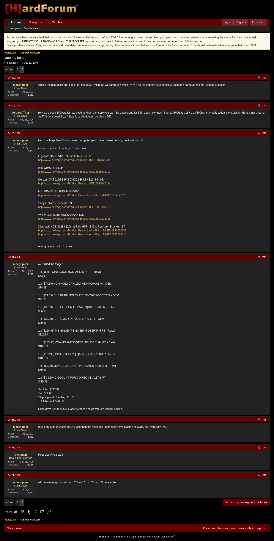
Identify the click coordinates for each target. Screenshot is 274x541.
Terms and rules (226, 528)
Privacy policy (245, 528)
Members (58, 22)
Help (258, 528)
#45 (264, 419)
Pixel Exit (115, 536)
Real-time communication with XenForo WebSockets (147, 536)
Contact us (209, 528)
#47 (264, 475)
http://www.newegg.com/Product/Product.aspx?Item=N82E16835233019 (82, 234)
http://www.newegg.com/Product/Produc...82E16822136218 (74, 218)
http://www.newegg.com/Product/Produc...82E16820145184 (74, 183)
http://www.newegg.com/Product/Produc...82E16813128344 (74, 159)
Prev (10, 69)
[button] (45, 22)
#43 (264, 133)
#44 (264, 257)
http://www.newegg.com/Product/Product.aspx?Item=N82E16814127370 (82, 195)
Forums (16, 22)
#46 (264, 447)
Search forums (32, 28)
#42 (264, 105)
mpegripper (12, 62)
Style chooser (14, 528)
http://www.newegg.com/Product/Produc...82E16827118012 (74, 206)
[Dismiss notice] (266, 37)
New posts (35, 22)
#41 (264, 77)
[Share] (258, 78)
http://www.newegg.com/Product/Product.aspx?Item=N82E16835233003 (82, 230)
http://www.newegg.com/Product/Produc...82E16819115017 (74, 171)
